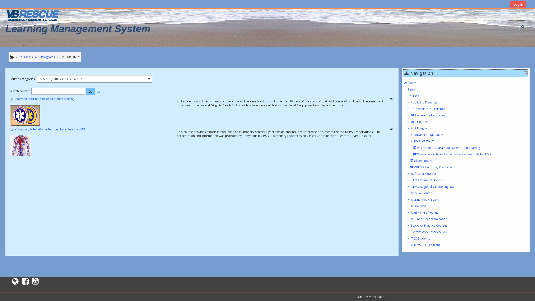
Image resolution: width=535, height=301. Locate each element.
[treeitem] (465, 83)
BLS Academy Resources (428, 115)
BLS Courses (419, 122)
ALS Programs (421, 128)
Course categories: (22, 79)
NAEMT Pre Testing (425, 212)
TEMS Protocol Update (427, 180)
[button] (523, 26)
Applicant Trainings (424, 102)
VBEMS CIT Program (425, 245)
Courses (413, 96)
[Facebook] (25, 283)
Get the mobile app (371, 297)
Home (412, 83)
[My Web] (14, 283)
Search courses (20, 91)
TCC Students (420, 238)
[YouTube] (36, 283)
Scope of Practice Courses (429, 225)
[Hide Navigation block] (526, 73)
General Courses (422, 193)
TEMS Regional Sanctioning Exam (434, 187)
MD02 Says (418, 206)
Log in (518, 4)
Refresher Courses (424, 174)
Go (91, 91)
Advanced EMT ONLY (429, 135)
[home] (33, 15)
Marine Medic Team (425, 200)
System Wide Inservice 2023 (430, 232)
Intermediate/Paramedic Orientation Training (44, 99)
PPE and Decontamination (429, 219)
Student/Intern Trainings (428, 109)
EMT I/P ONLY (424, 141)
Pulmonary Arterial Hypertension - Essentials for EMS (50, 129)
